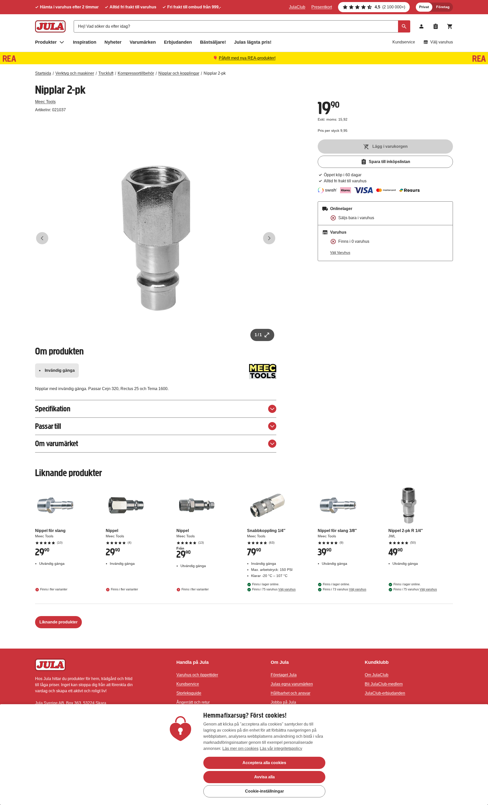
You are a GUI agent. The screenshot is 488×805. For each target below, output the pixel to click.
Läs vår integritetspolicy (281, 748)
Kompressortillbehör (136, 73)
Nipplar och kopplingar (178, 73)
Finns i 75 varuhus (274, 589)
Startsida (43, 73)
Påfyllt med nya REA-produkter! (247, 58)
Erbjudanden (178, 42)
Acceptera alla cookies (264, 763)
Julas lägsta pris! (252, 42)
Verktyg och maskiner (74, 73)
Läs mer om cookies (240, 748)
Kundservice (403, 42)
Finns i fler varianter (53, 589)
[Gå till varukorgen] (450, 26)
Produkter (46, 42)
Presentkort (321, 7)
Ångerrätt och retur (193, 702)
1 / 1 (258, 335)
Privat (424, 7)
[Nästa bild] (269, 238)
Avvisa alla (264, 777)
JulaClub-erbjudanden (385, 693)
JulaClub (297, 7)
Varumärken (143, 42)
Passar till (48, 426)
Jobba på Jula (283, 702)
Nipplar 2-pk (215, 73)
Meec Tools (45, 102)
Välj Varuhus (340, 252)
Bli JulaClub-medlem (384, 684)
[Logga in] (421, 26)
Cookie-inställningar (264, 791)
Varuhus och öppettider (197, 675)
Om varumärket (56, 443)
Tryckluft (105, 73)
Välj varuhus (441, 42)
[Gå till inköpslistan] (436, 26)
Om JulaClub (376, 675)
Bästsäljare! (213, 42)
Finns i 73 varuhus (344, 589)
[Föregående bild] (42, 238)
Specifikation (52, 408)
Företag (443, 7)
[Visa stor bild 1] (156, 238)
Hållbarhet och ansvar (290, 693)
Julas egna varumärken (292, 684)
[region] (244, 754)
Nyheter (112, 42)
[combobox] (242, 26)
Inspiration (84, 42)
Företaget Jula (284, 675)
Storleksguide (188, 693)
